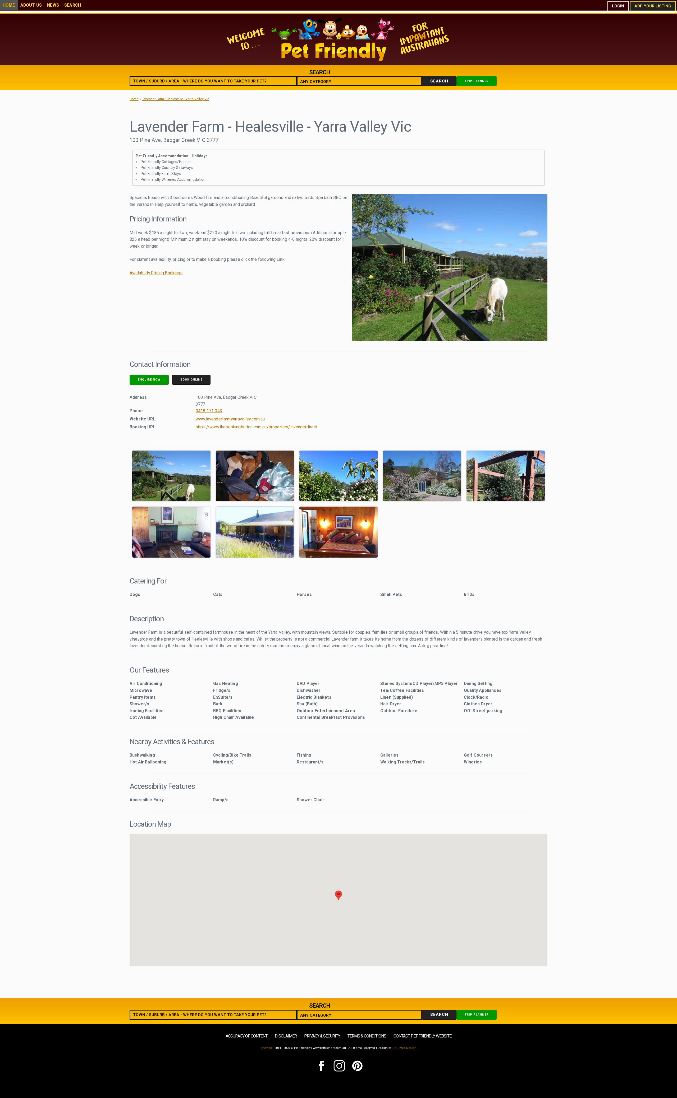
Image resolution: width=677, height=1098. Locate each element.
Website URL (142, 418)
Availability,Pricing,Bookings (156, 272)
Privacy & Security (322, 1036)
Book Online (191, 379)
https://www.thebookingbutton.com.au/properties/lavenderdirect (256, 426)
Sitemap (266, 1048)
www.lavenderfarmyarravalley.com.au (230, 418)
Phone (136, 410)
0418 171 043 (209, 410)
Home (9, 5)
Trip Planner (476, 81)
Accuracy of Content (246, 1036)
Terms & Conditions (366, 1036)
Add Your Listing (652, 6)
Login (618, 6)
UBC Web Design (404, 1048)
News (53, 5)
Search (72, 5)
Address (138, 397)
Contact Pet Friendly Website (422, 1036)
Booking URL (142, 426)
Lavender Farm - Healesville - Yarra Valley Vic (175, 99)
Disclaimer (286, 1036)
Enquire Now (149, 379)
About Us (31, 5)
